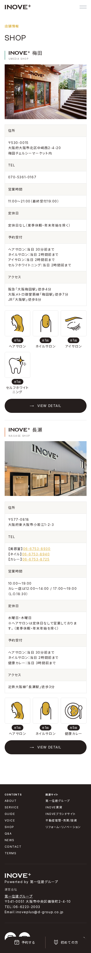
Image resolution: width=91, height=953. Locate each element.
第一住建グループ (19, 896)
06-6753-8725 (36, 559)
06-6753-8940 (36, 554)
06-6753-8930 (37, 549)
